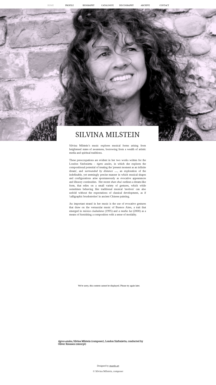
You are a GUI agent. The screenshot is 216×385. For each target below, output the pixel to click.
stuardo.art (114, 366)
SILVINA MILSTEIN (107, 134)
